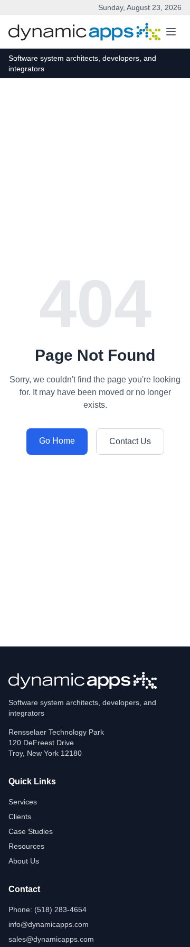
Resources (26, 846)
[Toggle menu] (171, 31)
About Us (23, 861)
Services (22, 802)
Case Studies (30, 831)
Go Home (57, 440)
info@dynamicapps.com (48, 924)
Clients (19, 816)
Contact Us (130, 441)
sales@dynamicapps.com (51, 939)
